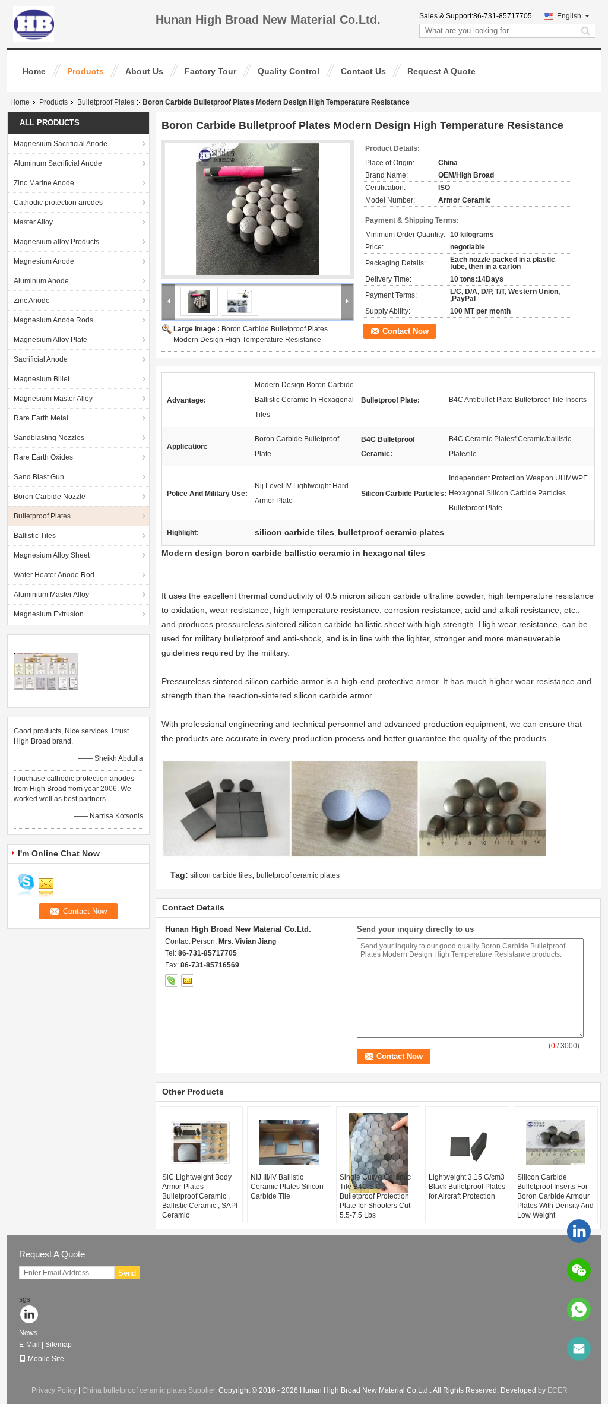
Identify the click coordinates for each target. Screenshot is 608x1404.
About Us (144, 71)
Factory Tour (210, 71)
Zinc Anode (32, 300)
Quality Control (288, 71)
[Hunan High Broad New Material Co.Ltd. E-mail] (187, 980)
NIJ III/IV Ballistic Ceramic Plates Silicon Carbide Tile (287, 1186)
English (569, 16)
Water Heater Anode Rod (54, 575)
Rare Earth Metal (41, 418)
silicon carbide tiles (221, 875)
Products (85, 71)
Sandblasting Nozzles (49, 438)
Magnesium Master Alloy (53, 398)
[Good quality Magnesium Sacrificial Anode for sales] (46, 670)
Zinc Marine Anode (44, 183)
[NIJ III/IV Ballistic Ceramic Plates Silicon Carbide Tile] (289, 1142)
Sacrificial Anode (41, 359)
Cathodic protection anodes (58, 202)
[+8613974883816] (579, 1309)
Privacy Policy (54, 1390)
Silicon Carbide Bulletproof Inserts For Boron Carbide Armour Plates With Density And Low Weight (555, 1196)
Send (127, 1273)
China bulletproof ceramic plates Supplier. (150, 1390)
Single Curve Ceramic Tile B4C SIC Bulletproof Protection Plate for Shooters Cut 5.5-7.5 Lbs (375, 1196)
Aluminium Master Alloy (51, 594)
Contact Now (405, 331)
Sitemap (58, 1344)
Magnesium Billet (41, 379)
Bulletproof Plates (105, 102)
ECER (557, 1390)
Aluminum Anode (41, 281)
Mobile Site (46, 1359)
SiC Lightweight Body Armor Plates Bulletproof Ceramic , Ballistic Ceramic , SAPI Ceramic (200, 1196)
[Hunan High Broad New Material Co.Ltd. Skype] (171, 980)
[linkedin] (579, 1231)
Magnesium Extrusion (49, 614)
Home (34, 71)
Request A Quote (441, 71)
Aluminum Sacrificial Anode (58, 163)
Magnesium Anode (44, 261)
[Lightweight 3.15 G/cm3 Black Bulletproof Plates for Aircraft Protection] (467, 1142)
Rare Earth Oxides (43, 457)
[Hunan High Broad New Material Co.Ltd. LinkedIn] (29, 1315)
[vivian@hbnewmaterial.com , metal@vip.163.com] (579, 1348)
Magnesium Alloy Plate (50, 340)
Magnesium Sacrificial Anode (60, 144)
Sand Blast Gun (39, 477)
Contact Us (363, 71)
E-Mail (29, 1344)
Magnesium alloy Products (56, 242)
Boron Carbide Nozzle (50, 496)
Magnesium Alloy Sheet (52, 555)
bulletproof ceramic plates (298, 875)
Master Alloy (33, 222)
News (28, 1333)
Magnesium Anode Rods (53, 320)
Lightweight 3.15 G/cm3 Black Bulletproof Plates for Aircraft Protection (467, 1186)
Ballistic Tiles (35, 536)
